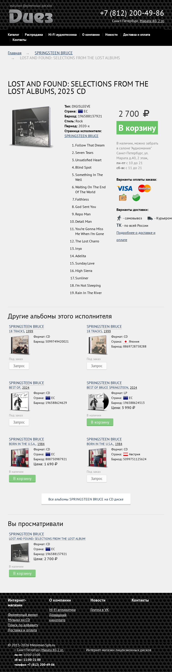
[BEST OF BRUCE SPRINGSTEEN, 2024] (99, 401)
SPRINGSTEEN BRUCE (54, 52)
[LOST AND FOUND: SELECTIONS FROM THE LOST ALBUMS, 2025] (21, 553)
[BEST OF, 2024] (21, 401)
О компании (91, 34)
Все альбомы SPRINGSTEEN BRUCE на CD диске (85, 499)
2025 (47, 539)
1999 (21, 331)
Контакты (19, 40)
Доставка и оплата (136, 34)
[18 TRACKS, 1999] (21, 345)
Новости (111, 34)
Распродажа (34, 34)
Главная (15, 52)
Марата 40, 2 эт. (152, 21)
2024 (19, 387)
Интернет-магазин (17, 603)
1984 (27, 444)
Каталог (13, 34)
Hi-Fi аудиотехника (62, 34)
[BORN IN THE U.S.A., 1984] (21, 458)
